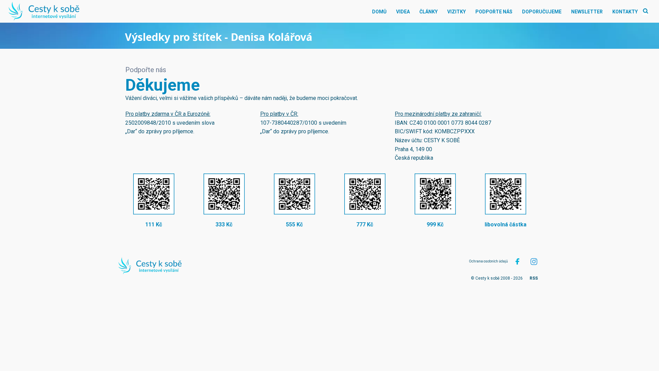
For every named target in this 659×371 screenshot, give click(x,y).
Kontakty (625, 11)
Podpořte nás (493, 11)
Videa (403, 11)
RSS (534, 278)
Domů (379, 11)
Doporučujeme (542, 11)
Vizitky (456, 11)
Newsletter (587, 11)
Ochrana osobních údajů (488, 261)
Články (428, 11)
